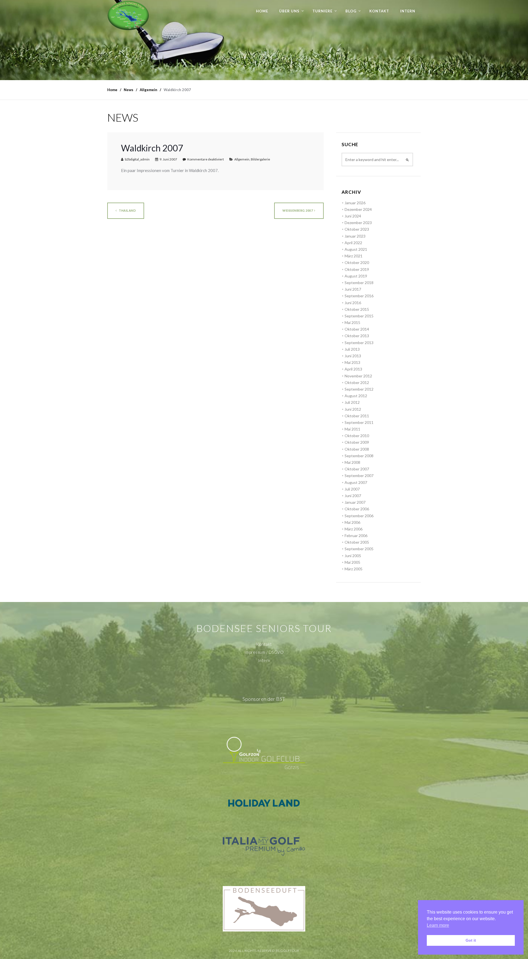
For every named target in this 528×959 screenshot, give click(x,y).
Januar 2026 (355, 202)
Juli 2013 (352, 349)
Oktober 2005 (357, 542)
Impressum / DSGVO (264, 652)
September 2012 (359, 389)
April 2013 (353, 369)
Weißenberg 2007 (297, 210)
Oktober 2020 (357, 262)
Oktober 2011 (357, 415)
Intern (407, 11)
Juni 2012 (353, 409)
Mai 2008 (352, 462)
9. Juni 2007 (168, 159)
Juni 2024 (353, 216)
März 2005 (353, 568)
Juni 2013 (353, 355)
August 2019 (356, 276)
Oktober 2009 (357, 442)
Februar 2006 (356, 535)
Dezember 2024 (358, 209)
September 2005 (359, 548)
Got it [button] (471, 940)
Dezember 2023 (358, 222)
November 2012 (358, 376)
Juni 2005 (353, 555)
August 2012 (356, 395)
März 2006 (353, 529)
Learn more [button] (438, 925)
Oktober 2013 (357, 335)
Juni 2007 (353, 495)
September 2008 (359, 455)
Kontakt (379, 11)
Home (262, 11)
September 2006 (359, 515)
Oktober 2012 (357, 382)
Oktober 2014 (357, 329)
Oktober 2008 (357, 449)
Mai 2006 (352, 522)
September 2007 (359, 475)
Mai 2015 (352, 322)
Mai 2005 (352, 562)
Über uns (289, 11)
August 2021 (356, 249)
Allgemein (241, 159)
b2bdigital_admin (137, 159)
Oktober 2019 (357, 269)
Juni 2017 (353, 289)
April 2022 (353, 242)
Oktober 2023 (357, 229)
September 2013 (359, 342)
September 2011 (359, 422)
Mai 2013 (352, 362)
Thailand (127, 210)
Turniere (322, 11)
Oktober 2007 (357, 469)
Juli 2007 (352, 489)
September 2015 (359, 316)
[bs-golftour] (128, 15)
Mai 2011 (352, 429)
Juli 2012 (352, 402)
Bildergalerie (260, 159)
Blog (350, 11)
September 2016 (359, 295)
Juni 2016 (353, 302)
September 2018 (359, 282)
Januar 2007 (355, 502)
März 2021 (353, 256)
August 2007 (356, 482)
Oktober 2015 (357, 309)
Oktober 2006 (357, 508)
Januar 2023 (355, 236)
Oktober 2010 (357, 435)
